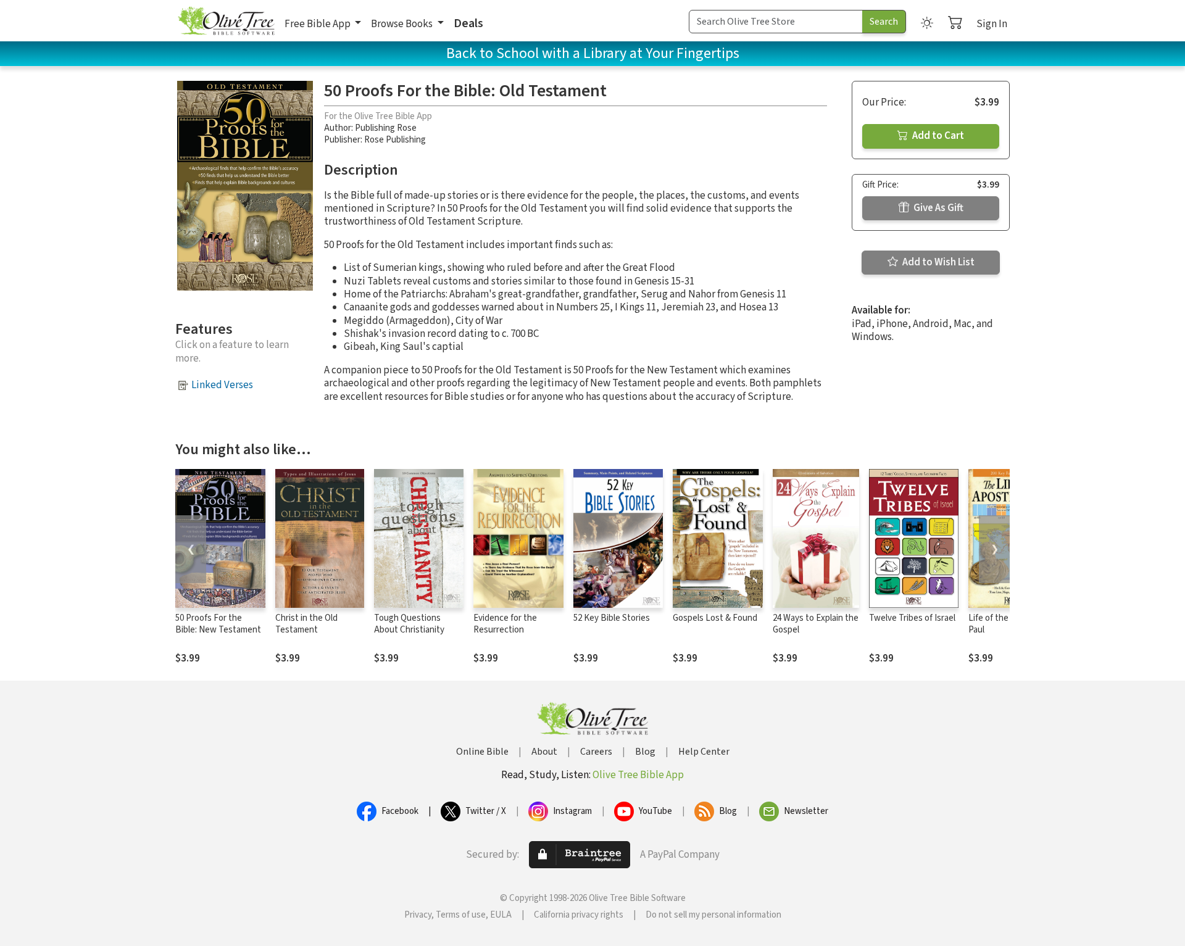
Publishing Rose (386, 128)
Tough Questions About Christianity (409, 624)
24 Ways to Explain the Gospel (816, 624)
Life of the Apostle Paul (1004, 624)
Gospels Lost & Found (715, 618)
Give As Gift (937, 208)
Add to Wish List (937, 262)
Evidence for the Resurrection (505, 624)
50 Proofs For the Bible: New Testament (218, 624)
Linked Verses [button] (222, 385)
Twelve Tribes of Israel (912, 618)
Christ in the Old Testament (306, 624)
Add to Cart (937, 135)
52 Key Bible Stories (611, 618)
